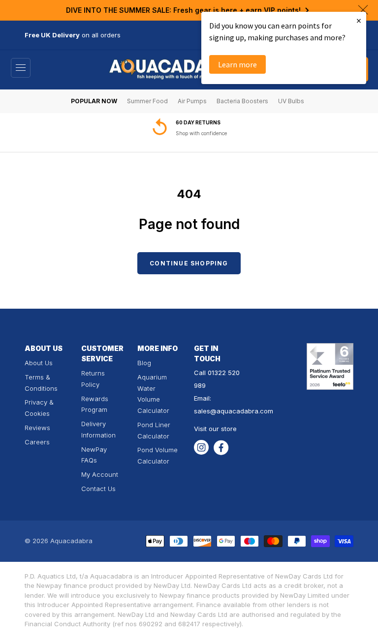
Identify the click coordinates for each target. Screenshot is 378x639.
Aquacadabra (71, 541)
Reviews (37, 428)
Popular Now (94, 101)
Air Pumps (192, 101)
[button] (21, 68)
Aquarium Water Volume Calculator (153, 393)
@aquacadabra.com (241, 411)
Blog (144, 363)
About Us (39, 363)
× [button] (358, 20)
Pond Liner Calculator (153, 430)
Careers (37, 442)
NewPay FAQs (94, 455)
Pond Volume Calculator (157, 455)
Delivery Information (98, 429)
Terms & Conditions (41, 382)
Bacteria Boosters (242, 101)
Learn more (237, 64)
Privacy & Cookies (39, 407)
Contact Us (98, 489)
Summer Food (147, 101)
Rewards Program (94, 404)
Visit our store (215, 429)
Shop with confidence (201, 133)
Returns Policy (93, 378)
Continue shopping (189, 263)
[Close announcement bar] (363, 10)
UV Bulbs (291, 101)
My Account (99, 474)
